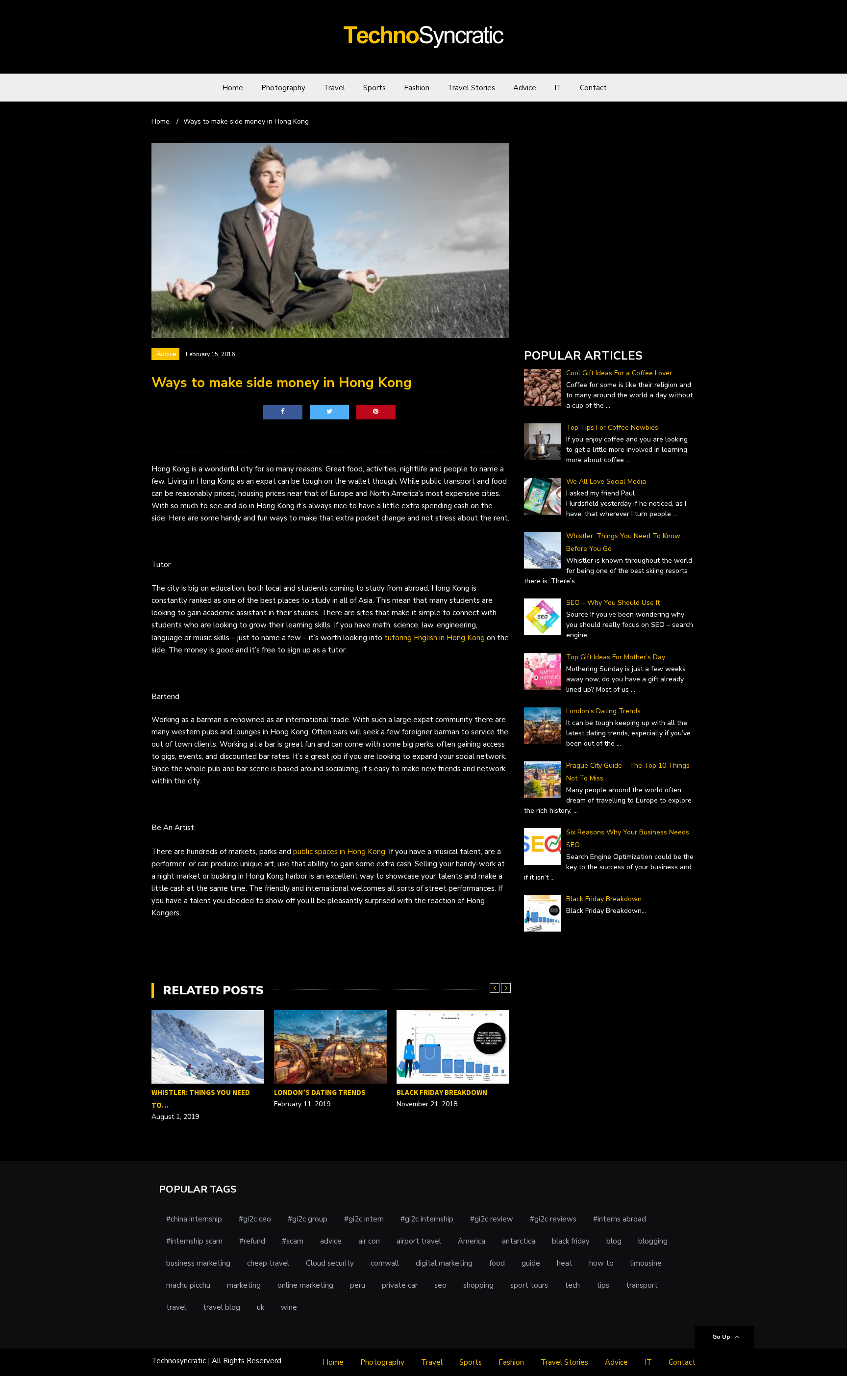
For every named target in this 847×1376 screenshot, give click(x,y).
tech (572, 1285)
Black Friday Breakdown (442, 1092)
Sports (374, 88)
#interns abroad (619, 1219)
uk (260, 1307)
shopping (478, 1285)
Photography (283, 88)
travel (176, 1307)
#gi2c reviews (553, 1219)
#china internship (194, 1219)
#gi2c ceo (255, 1219)
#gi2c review (491, 1219)
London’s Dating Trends (320, 1092)
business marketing (198, 1263)
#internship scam (194, 1241)
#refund (252, 1241)
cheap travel (268, 1263)
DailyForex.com (550, 328)
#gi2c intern (364, 1219)
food (497, 1263)
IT (558, 88)
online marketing (305, 1285)
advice (331, 1241)
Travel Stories (471, 88)
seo (440, 1285)
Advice (524, 88)
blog (614, 1241)
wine (289, 1307)
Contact (593, 88)
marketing (244, 1285)
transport (642, 1285)
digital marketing (444, 1263)
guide (531, 1263)
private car (400, 1285)
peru (357, 1285)
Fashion (416, 88)
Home (232, 88)
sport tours (529, 1285)
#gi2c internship (426, 1219)
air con (369, 1241)
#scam (292, 1241)
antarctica (518, 1241)
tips (603, 1285)
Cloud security (330, 1263)
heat (565, 1263)
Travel (334, 88)
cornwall (385, 1263)
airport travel (419, 1241)
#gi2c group (307, 1219)
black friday (571, 1241)
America (471, 1241)
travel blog (221, 1307)
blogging (653, 1241)
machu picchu (188, 1285)
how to (601, 1263)
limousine (646, 1263)
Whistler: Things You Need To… (200, 1099)
